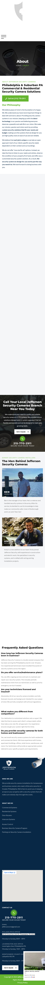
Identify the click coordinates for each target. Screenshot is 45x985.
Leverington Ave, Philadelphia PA (14, 946)
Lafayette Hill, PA (8, 956)
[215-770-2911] (22, 438)
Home (18, 65)
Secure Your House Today (22, 446)
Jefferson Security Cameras (32, 971)
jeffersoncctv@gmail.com (11, 927)
